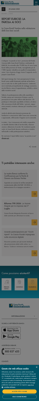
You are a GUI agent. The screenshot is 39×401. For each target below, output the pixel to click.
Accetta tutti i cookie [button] (19, 391)
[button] (19, 387)
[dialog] (19, 383)
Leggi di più (31, 385)
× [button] (36, 367)
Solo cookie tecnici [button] (19, 397)
